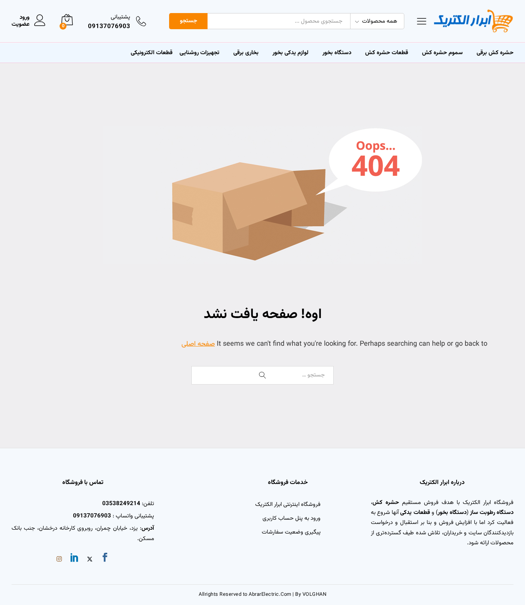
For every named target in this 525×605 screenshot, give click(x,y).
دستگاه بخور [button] (336, 53)
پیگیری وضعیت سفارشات (291, 532)
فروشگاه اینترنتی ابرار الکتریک (288, 504)
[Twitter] (89, 560)
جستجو (188, 21)
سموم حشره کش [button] (442, 53)
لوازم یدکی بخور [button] (290, 53)
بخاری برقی (246, 53)
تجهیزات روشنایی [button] (199, 53)
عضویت (21, 24)
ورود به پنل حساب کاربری (291, 518)
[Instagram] (59, 560)
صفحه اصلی (198, 344)
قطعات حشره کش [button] (386, 53)
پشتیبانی (120, 17)
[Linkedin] (74, 559)
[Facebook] (104, 559)
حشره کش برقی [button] (495, 53)
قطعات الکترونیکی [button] (152, 53)
